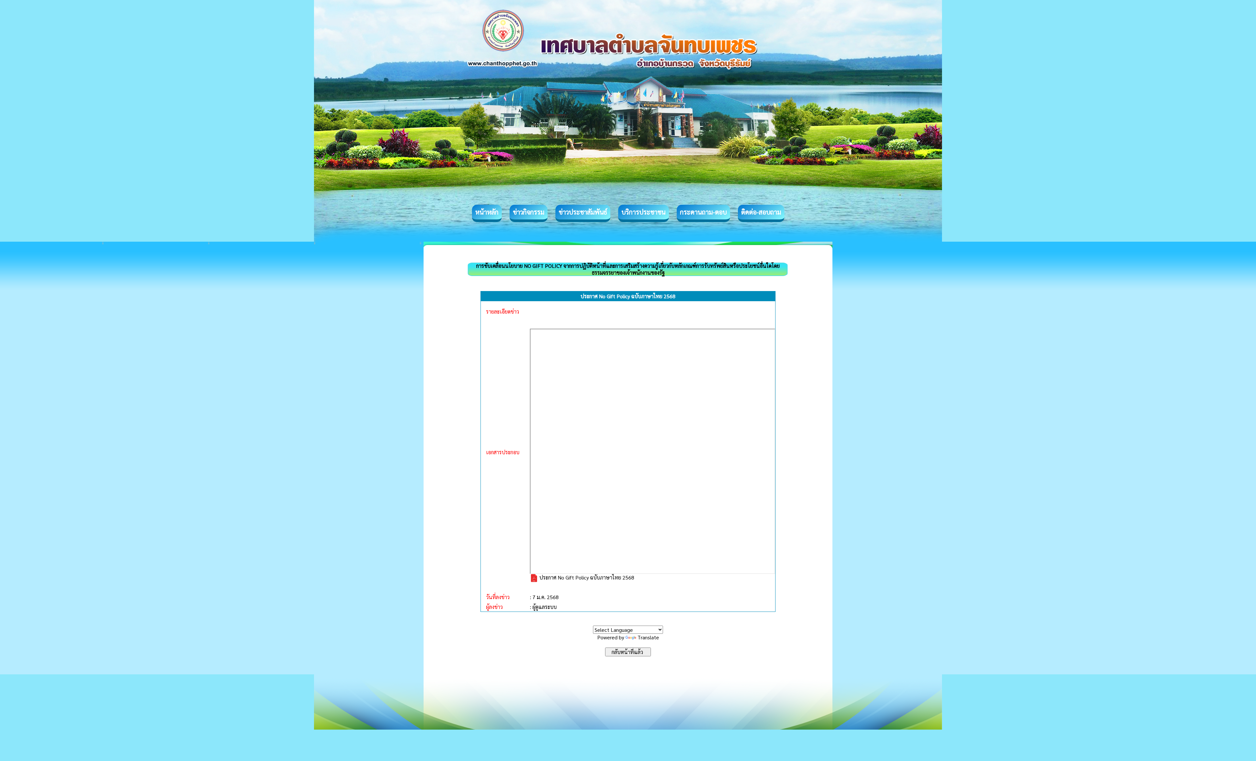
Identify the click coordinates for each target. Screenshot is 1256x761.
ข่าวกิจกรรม (528, 212)
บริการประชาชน (643, 212)
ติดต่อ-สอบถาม (761, 212)
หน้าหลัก (486, 212)
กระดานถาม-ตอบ (703, 212)
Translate (648, 637)
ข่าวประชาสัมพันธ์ (583, 212)
